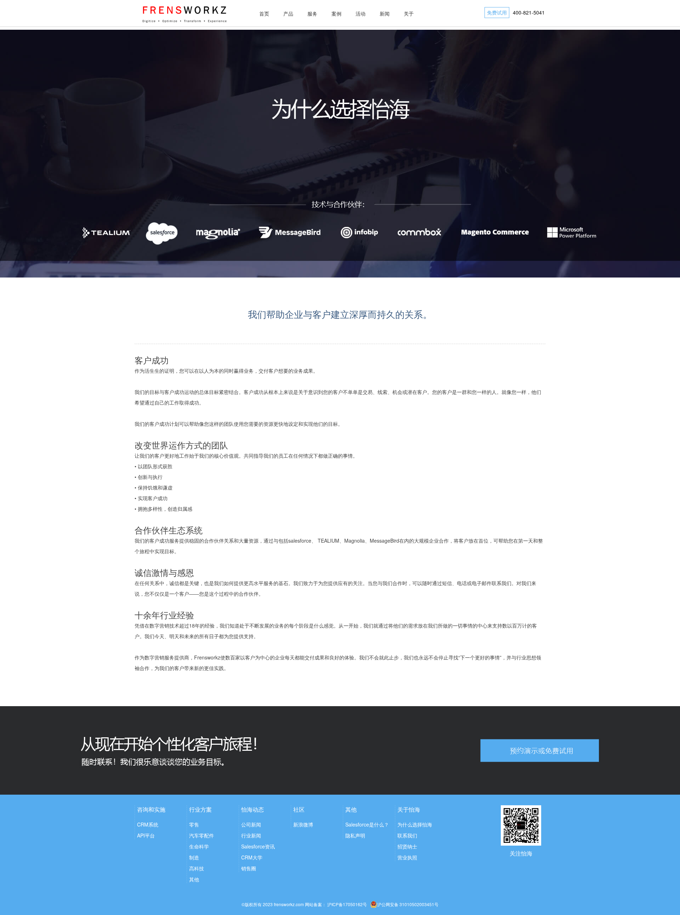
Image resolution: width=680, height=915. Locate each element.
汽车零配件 (201, 835)
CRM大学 (251, 857)
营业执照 (407, 857)
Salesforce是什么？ (367, 824)
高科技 (196, 868)
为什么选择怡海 (414, 824)
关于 (409, 13)
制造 (194, 857)
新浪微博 (303, 824)
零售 (194, 824)
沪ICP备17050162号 (347, 904)
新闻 (385, 13)
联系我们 (407, 835)
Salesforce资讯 (258, 846)
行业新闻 (251, 835)
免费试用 (497, 12)
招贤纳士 (407, 846)
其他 (194, 879)
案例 (336, 13)
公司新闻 (251, 824)
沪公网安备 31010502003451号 (407, 904)
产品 (288, 13)
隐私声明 (355, 835)
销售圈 (248, 868)
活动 (361, 13)
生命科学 (199, 846)
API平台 (146, 835)
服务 (312, 13)
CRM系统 (147, 824)
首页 (264, 13)
